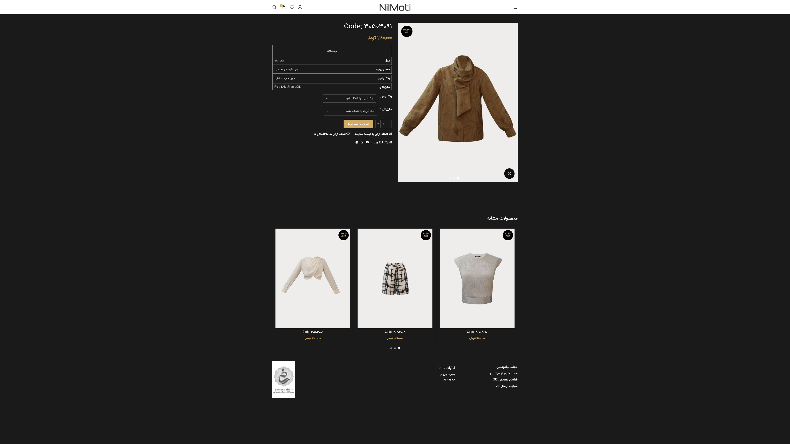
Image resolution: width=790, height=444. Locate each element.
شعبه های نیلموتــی (504, 373)
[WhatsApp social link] (362, 142)
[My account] (300, 7)
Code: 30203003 (395, 332)
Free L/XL (294, 87)
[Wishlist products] (292, 7)
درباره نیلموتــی (507, 367)
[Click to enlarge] (509, 173)
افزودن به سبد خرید (358, 124)
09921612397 (447, 375)
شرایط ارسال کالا (506, 386)
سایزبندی (386, 109)
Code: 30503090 (477, 332)
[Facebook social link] (372, 142)
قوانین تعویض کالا (505, 379)
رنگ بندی (386, 96)
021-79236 (449, 380)
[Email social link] (367, 142)
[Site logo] (395, 7)
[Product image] (477, 278)
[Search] (274, 7)
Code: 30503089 (313, 332)
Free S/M (280, 87)
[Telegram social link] (357, 142)
